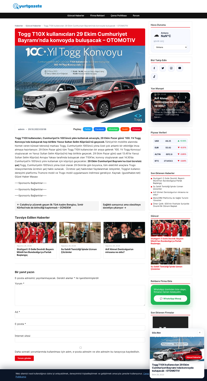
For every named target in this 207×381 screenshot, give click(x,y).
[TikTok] (154, 76)
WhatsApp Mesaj (170, 298)
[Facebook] (154, 68)
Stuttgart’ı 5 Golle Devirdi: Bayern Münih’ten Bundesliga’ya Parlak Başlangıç (168, 180)
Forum (136, 15)
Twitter (88, 129)
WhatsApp (113, 129)
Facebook (99, 129)
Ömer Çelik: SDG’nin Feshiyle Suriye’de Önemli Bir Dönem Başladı (171, 204)
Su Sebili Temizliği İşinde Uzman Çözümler (168, 187)
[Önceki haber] (178, 97)
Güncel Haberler (75, 15)
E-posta (20, 323)
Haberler (19, 25)
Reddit (125, 129)
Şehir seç (159, 41)
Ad (17, 311)
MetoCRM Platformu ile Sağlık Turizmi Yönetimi (170, 199)
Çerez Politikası (119, 15)
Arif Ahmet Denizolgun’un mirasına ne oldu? (170, 193)
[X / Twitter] (162, 68)
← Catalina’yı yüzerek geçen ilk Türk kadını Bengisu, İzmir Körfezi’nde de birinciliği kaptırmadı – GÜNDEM (50, 206)
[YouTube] (179, 68)
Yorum (19, 283)
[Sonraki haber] (185, 97)
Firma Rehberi (97, 15)
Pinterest (136, 129)
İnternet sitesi (22, 335)
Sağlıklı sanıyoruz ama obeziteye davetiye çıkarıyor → (122, 206)
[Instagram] (171, 68)
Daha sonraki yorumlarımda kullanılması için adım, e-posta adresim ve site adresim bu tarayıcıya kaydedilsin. (77, 351)
